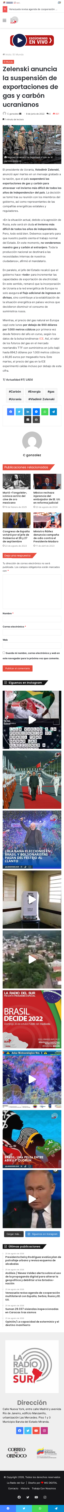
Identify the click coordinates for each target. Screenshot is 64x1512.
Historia (25, 1488)
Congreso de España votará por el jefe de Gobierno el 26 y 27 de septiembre (16, 536)
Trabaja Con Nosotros (44, 1488)
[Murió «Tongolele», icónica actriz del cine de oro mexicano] (17, 481)
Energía (35, 391)
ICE (41, 338)
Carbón (16, 391)
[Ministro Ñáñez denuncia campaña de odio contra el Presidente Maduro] (47, 520)
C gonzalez (13, 113)
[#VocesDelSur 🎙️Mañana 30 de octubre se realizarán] (32, 1139)
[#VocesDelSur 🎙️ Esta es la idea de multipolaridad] (32, 1199)
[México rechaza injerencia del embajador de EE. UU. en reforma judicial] (47, 481)
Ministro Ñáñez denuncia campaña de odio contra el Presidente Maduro (46, 536)
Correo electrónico (14, 626)
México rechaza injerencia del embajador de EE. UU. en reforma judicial (47, 497)
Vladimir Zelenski (42, 399)
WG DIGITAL (50, 1482)
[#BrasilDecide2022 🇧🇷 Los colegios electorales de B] (32, 899)
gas (51, 391)
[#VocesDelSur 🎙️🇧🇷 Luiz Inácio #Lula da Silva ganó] (32, 840)
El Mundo (18, 54)
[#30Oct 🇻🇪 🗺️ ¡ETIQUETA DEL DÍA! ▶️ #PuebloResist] (32, 959)
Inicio (8, 54)
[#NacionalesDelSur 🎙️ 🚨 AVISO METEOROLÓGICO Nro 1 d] (32, 1079)
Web (5, 639)
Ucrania (16, 399)
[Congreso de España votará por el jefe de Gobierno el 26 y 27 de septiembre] (17, 520)
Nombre (8, 613)
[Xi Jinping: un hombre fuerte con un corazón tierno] (32, 780)
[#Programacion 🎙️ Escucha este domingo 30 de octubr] (32, 1019)
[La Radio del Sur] (14, 20)
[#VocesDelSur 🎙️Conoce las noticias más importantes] (32, 720)
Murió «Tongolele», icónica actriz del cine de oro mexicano (15, 497)
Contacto (13, 1488)
